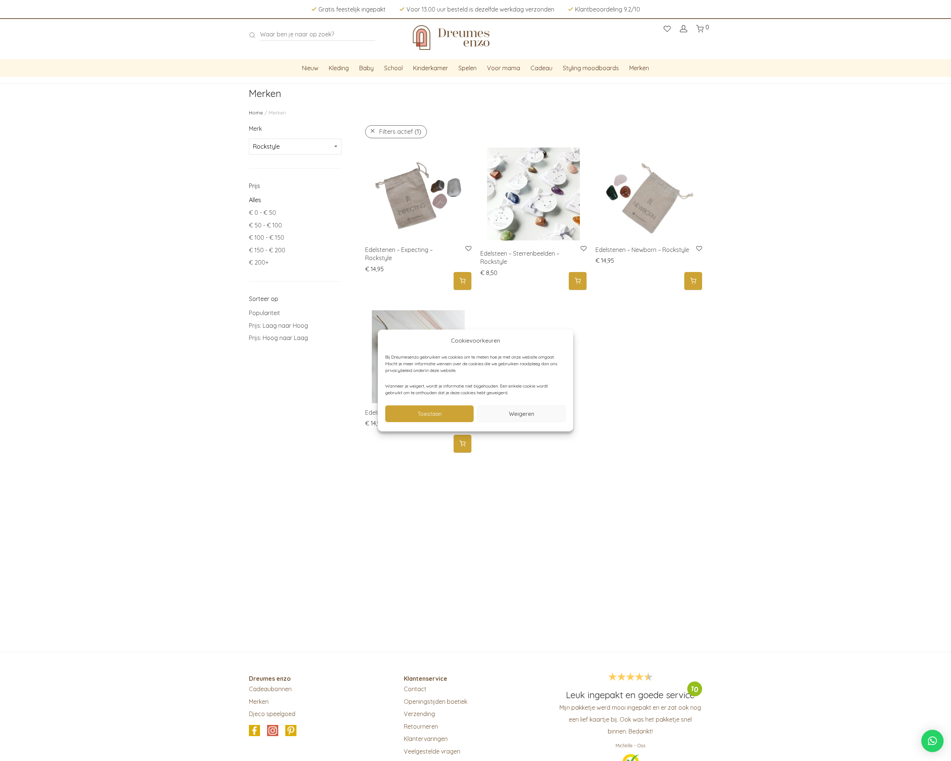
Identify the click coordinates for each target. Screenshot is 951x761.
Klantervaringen (426, 738)
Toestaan (430, 413)
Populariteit (264, 313)
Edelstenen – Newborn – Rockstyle (642, 249)
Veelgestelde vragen (432, 751)
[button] (462, 281)
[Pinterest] (290, 731)
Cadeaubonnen (270, 689)
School (393, 68)
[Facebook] (254, 731)
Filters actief (400, 131)
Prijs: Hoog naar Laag (278, 337)
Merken (639, 68)
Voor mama (503, 68)
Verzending (419, 714)
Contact (415, 689)
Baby (366, 68)
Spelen (467, 68)
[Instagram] (272, 731)
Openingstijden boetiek (435, 701)
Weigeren (521, 413)
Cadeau (541, 68)
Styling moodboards (591, 68)
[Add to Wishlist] (467, 249)
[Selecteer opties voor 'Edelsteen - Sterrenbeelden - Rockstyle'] (578, 281)
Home (256, 113)
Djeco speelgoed (272, 714)
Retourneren (421, 726)
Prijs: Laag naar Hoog (278, 325)
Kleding (339, 68)
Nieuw (310, 68)
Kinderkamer (430, 68)
